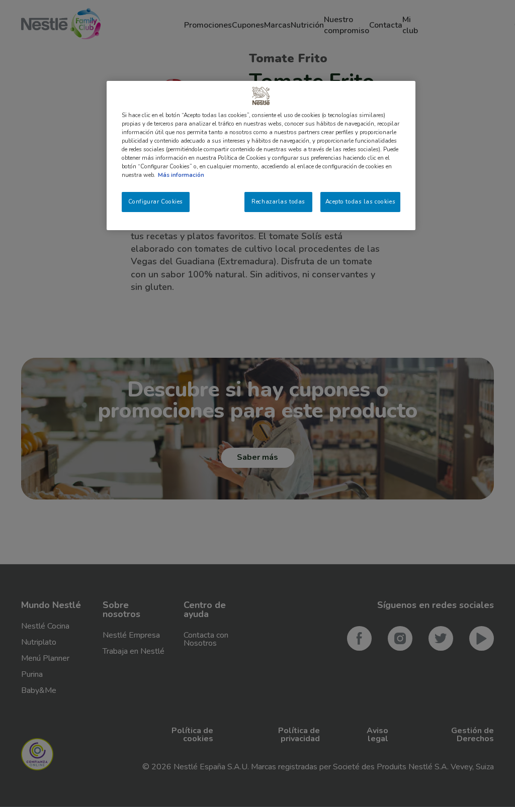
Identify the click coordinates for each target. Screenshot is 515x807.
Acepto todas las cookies (360, 201)
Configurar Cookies (155, 201)
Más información (181, 175)
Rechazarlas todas (278, 201)
